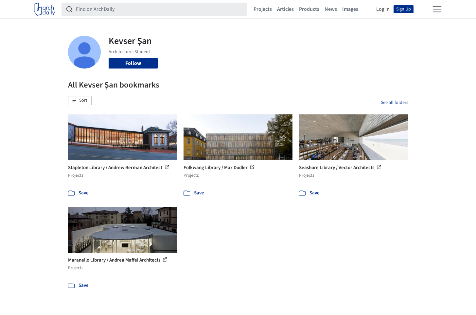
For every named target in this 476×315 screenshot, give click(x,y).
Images (350, 9)
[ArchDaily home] (44, 9)
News (331, 9)
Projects (263, 9)
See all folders (394, 102)
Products (309, 9)
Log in (383, 9)
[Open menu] (437, 9)
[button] (80, 100)
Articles (285, 9)
